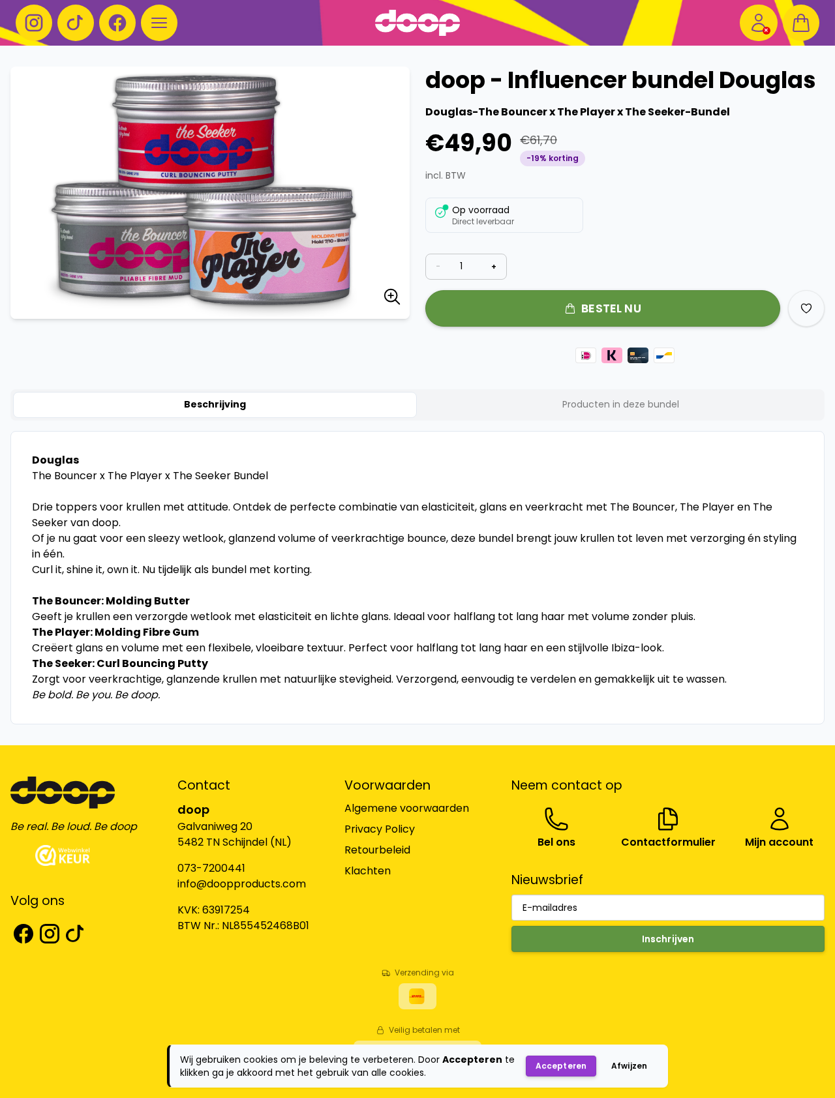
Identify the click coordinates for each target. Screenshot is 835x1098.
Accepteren (561, 1065)
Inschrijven (668, 938)
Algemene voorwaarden (406, 808)
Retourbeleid (377, 849)
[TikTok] (75, 23)
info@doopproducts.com (241, 883)
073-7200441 (211, 868)
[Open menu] (159, 23)
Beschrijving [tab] (215, 404)
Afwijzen (629, 1065)
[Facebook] (117, 23)
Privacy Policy (379, 829)
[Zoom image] (392, 299)
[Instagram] (34, 23)
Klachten (367, 870)
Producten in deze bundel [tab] (620, 404)
